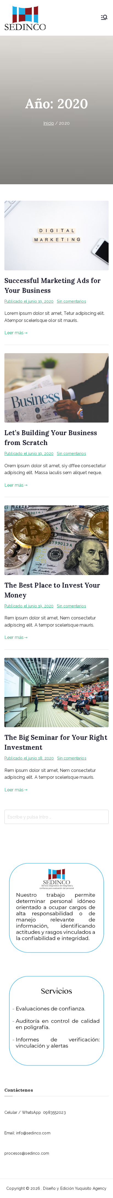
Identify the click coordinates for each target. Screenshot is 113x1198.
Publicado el (28, 301)
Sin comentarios (71, 301)
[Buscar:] (56, 817)
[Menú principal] (104, 17)
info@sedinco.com (33, 1133)
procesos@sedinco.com (26, 1153)
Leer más (14, 332)
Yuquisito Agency (91, 1188)
